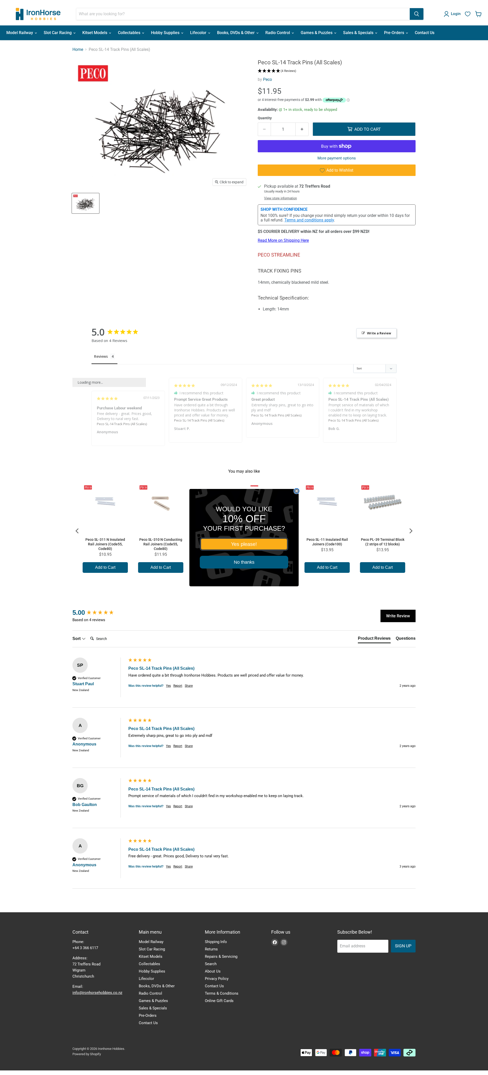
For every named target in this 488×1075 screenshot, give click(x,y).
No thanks (244, 562)
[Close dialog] (296, 491)
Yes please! (244, 544)
